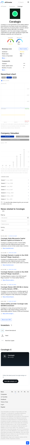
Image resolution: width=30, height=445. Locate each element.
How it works (23, 48)
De (12, 391)
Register (3, 407)
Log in (2, 404)
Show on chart (13, 252)
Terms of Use (4, 402)
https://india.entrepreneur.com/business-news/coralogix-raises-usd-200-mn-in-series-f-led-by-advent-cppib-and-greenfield (9, 297)
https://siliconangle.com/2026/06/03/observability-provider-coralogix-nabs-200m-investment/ (9, 313)
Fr (21, 391)
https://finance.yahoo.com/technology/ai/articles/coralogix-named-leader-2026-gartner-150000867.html (9, 280)
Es (18, 391)
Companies (4, 394)
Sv (28, 391)
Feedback (3, 399)
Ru (24, 391)
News (2, 391)
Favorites (4, 397)
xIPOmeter (8, 2)
